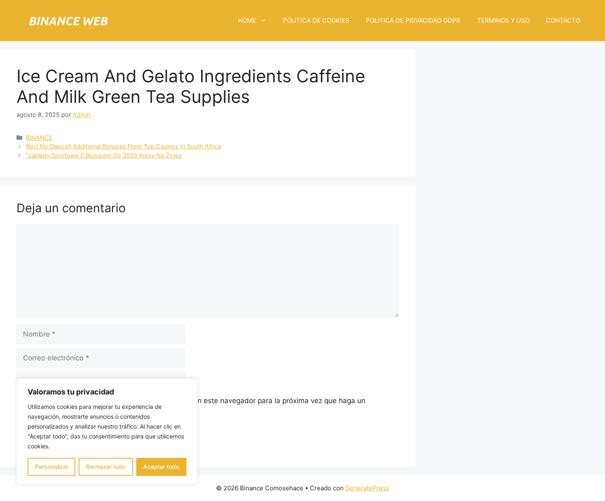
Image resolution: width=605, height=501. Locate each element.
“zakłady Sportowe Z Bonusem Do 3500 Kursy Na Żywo (104, 155)
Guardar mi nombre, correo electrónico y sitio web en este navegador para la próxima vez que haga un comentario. (195, 406)
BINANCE (39, 137)
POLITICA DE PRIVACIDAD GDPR (413, 20)
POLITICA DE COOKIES (316, 20)
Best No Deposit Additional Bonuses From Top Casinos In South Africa (123, 146)
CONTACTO (563, 20)
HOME (247, 20)
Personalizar (51, 466)
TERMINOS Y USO (503, 20)
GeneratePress (367, 488)
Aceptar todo (161, 466)
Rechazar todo (106, 466)
